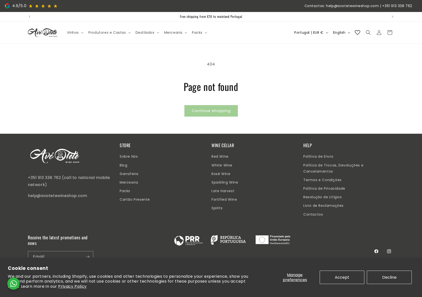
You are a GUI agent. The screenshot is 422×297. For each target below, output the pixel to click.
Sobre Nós (129, 156)
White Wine (221, 165)
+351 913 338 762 (397, 5)
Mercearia (129, 182)
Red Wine (220, 156)
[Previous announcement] (29, 16)
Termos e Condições (322, 179)
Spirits (216, 208)
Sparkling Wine (224, 182)
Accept (342, 277)
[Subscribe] (87, 257)
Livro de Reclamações (323, 205)
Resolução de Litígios (322, 197)
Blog (123, 165)
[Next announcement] (392, 16)
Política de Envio (318, 156)
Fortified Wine (224, 199)
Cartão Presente (135, 199)
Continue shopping (211, 110)
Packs (125, 190)
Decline (389, 277)
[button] (75, 32)
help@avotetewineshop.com (352, 5)
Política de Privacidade (324, 188)
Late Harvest (222, 190)
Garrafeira (129, 173)
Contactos (313, 214)
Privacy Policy (72, 286)
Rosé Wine (220, 173)
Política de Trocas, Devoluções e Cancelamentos (333, 168)
